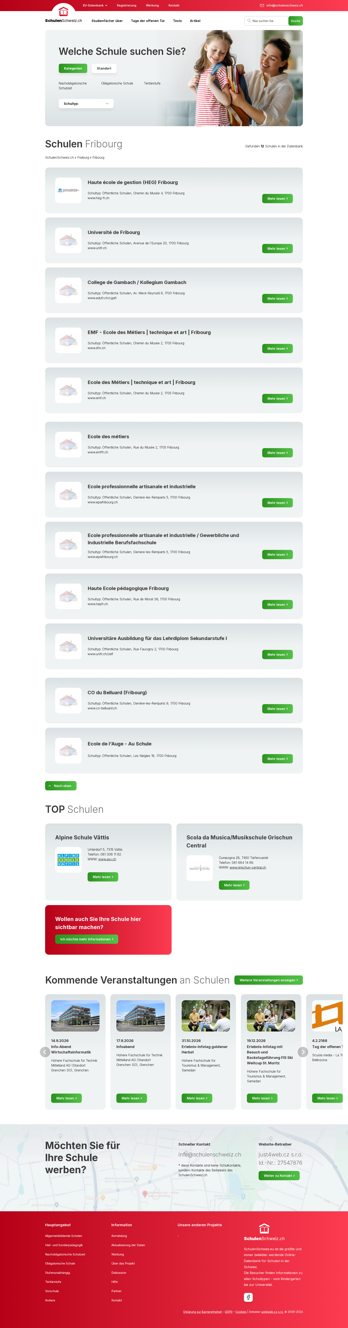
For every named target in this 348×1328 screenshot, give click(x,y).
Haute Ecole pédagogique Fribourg (128, 588)
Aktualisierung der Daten (128, 1245)
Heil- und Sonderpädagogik (64, 1245)
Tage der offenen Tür (148, 21)
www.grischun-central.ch (248, 867)
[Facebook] (248, 1297)
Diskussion (118, 1273)
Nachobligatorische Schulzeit (65, 1254)
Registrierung (126, 5)
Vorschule (52, 1291)
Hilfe (114, 1282)
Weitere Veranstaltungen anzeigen (267, 980)
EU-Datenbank (93, 5)
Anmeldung (119, 1236)
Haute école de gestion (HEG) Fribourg (133, 182)
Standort (104, 68)
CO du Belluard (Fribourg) (117, 692)
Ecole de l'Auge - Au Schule (119, 744)
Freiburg (83, 157)
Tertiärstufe (152, 83)
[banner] (63, 13)
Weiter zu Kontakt (278, 1176)
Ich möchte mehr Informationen (85, 939)
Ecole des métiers (108, 436)
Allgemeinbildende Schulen (63, 1236)
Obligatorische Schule (117, 83)
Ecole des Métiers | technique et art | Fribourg (141, 382)
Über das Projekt (123, 1263)
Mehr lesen (276, 199)
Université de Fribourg (114, 232)
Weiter (303, 1052)
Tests (177, 21)
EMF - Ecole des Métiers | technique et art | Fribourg (149, 332)
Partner (116, 1291)
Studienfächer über (107, 21)
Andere (50, 1300)
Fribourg (98, 157)
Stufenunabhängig (57, 1273)
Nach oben (62, 786)
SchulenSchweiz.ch (59, 157)
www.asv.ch (107, 859)
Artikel (195, 21)
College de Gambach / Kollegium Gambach (137, 282)
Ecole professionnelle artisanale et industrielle (142, 486)
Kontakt (174, 5)
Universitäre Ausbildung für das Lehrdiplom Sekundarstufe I (157, 638)
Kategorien (73, 68)
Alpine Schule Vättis (82, 837)
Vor (45, 1052)
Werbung (152, 5)
